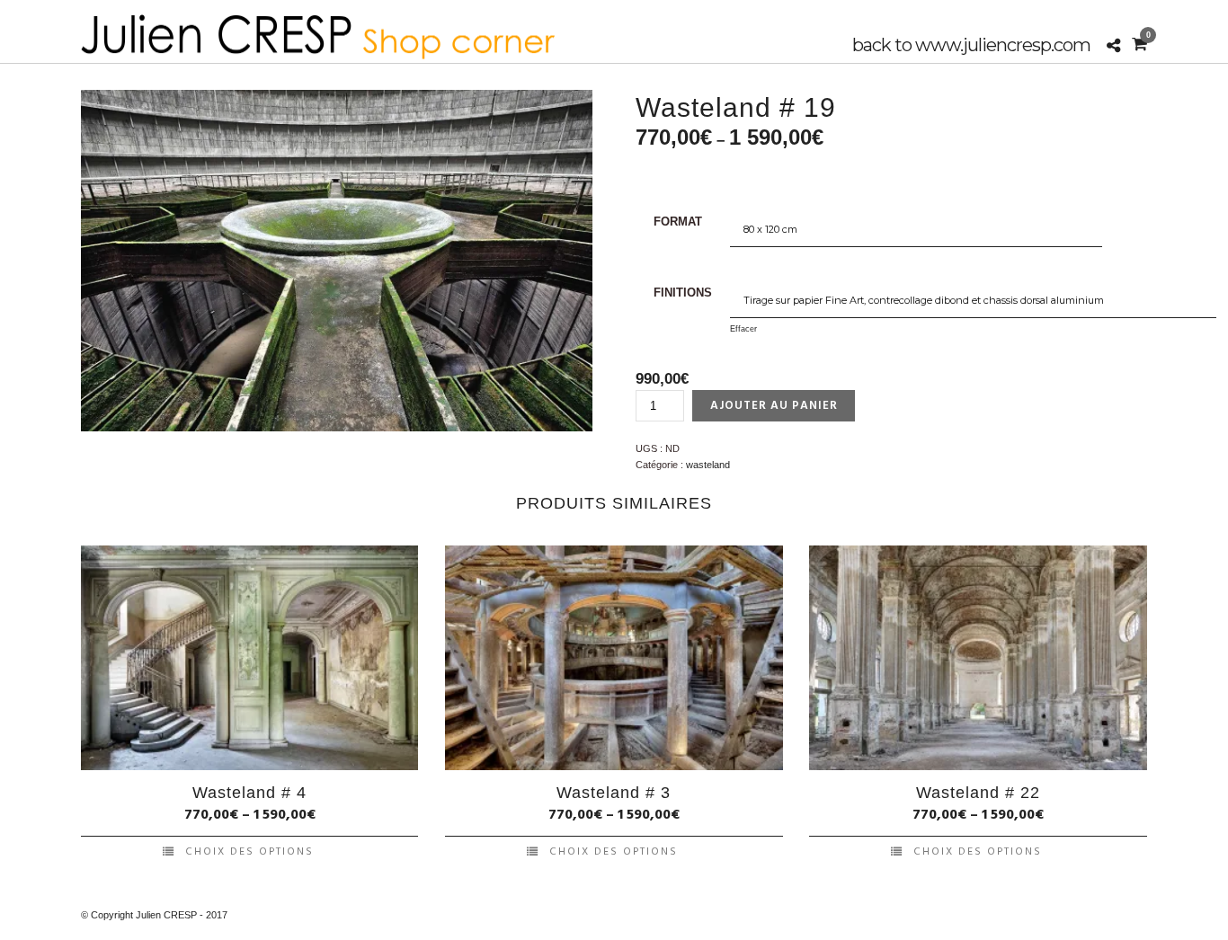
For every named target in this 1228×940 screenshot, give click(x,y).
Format (678, 221)
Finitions (683, 292)
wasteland (708, 464)
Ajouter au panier (774, 405)
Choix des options (249, 852)
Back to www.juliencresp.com (971, 45)
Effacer (743, 328)
